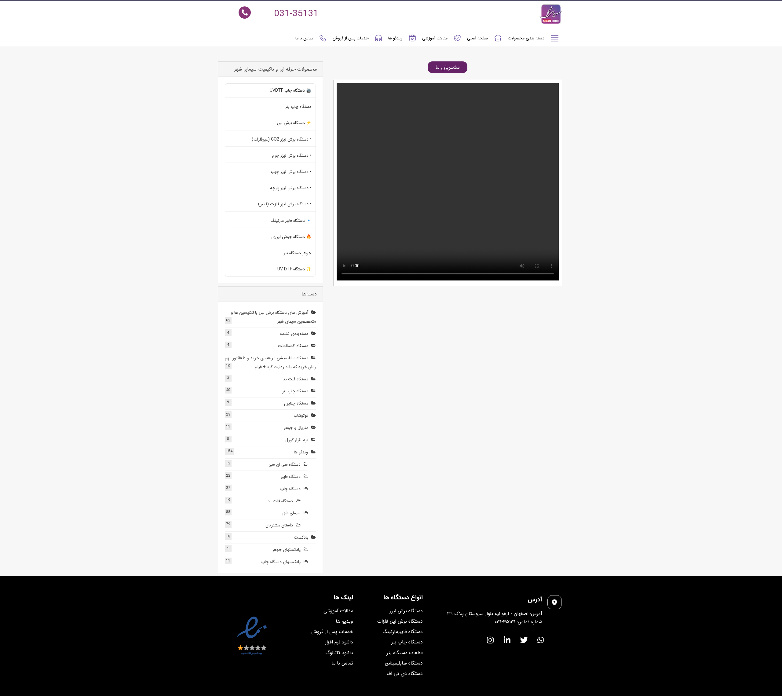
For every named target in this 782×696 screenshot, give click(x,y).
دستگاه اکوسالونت (293, 346)
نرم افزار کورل (296, 440)
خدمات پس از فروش (351, 38)
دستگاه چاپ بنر (298, 106)
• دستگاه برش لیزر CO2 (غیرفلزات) (281, 139)
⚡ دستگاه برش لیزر (294, 122)
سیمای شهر (291, 513)
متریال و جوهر (296, 427)
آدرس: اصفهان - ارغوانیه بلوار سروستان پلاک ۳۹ (494, 613)
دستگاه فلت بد (295, 379)
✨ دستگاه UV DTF (294, 269)
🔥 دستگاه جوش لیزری (291, 236)
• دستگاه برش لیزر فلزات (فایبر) (284, 204)
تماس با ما (304, 38)
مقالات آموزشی (435, 38)
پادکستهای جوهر (286, 549)
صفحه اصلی (477, 38)
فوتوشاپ (301, 415)
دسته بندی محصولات (526, 38)
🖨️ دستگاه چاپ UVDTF (290, 90)
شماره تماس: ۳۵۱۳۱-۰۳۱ (518, 622)
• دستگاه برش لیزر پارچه (290, 188)
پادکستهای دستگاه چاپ (281, 562)
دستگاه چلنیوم (296, 403)
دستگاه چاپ (290, 488)
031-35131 (296, 14)
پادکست (301, 537)
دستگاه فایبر (291, 476)
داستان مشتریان (279, 525)
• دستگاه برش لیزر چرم (291, 155)
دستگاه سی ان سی (285, 464)
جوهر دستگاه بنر (297, 253)
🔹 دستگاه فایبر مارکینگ (291, 220)
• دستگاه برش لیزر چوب (291, 171)
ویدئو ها (395, 38)
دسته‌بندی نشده (294, 333)
